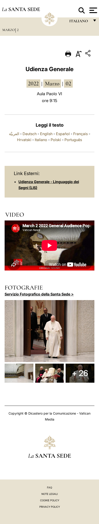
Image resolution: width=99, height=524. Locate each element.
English (46, 133)
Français (80, 133)
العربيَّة (14, 133)
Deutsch (30, 133)
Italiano (41, 139)
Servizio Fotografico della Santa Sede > (39, 294)
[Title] (88, 54)
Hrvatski (24, 139)
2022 (33, 83)
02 (68, 83)
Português (73, 139)
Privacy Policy (49, 506)
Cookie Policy (49, 500)
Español (63, 133)
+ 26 (80, 373)
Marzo (8, 30)
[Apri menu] (92, 10)
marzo (52, 83)
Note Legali (49, 494)
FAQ (49, 487)
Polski (56, 139)
